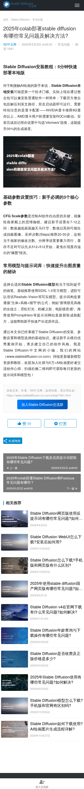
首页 (5, 19)
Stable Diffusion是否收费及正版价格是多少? (55, 656)
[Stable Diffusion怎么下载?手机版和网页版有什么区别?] (14, 565)
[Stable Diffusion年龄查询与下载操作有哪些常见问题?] (14, 635)
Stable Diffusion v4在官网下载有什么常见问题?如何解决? (56, 609)
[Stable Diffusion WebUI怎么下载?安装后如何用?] (14, 542)
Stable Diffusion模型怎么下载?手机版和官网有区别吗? (56, 702)
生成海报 (14, 441)
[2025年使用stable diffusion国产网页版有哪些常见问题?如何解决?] (14, 589)
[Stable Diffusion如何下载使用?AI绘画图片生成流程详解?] (14, 729)
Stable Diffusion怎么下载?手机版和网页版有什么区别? (56, 562)
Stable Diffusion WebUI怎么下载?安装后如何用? (56, 539)
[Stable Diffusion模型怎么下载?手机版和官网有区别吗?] (14, 705)
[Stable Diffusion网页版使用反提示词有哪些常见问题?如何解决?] (14, 518)
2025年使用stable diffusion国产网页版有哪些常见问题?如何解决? (56, 586)
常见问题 (64, 44)
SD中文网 (9, 44)
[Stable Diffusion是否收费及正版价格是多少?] (14, 659)
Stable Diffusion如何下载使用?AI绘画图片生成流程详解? (56, 726)
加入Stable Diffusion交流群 (42, 404)
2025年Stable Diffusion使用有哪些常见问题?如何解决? (55, 679)
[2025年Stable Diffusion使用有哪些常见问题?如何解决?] (14, 682)
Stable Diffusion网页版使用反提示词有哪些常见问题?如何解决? (56, 515)
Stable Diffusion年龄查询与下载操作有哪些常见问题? (55, 632)
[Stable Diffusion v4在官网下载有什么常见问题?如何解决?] (14, 612)
